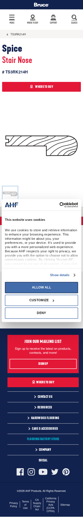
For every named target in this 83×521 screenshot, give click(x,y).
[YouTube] (43, 472)
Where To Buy (45, 382)
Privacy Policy (13, 504)
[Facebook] (21, 471)
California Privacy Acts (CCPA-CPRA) (50, 504)
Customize (39, 300)
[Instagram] (31, 471)
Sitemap (65, 504)
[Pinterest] (66, 471)
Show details (59, 275)
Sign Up (43, 364)
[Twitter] (54, 471)
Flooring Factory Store (43, 439)
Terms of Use (25, 504)
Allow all (41, 287)
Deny (41, 313)
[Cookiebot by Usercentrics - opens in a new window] (59, 205)
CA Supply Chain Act (37, 504)
